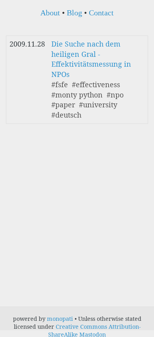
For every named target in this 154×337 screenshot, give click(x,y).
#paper (63, 104)
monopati (60, 318)
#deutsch (66, 115)
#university (98, 104)
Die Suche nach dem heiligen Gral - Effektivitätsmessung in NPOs (91, 59)
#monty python (77, 94)
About (50, 12)
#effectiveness (96, 84)
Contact (101, 12)
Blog (74, 12)
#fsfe (59, 84)
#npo (115, 94)
